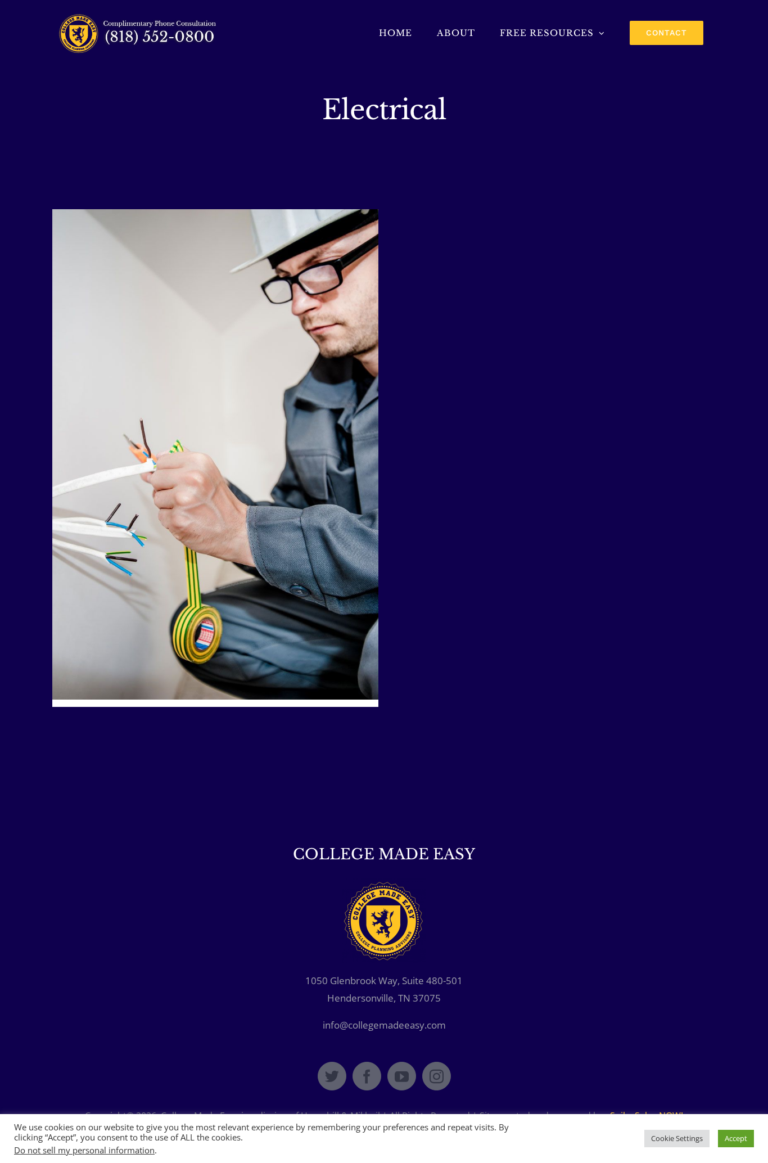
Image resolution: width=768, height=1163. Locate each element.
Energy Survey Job (216, 445)
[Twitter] (332, 1076)
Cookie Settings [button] (677, 1138)
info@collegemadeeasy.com (384, 1024)
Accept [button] (736, 1138)
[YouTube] (401, 1076)
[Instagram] (436, 1076)
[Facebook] (367, 1076)
